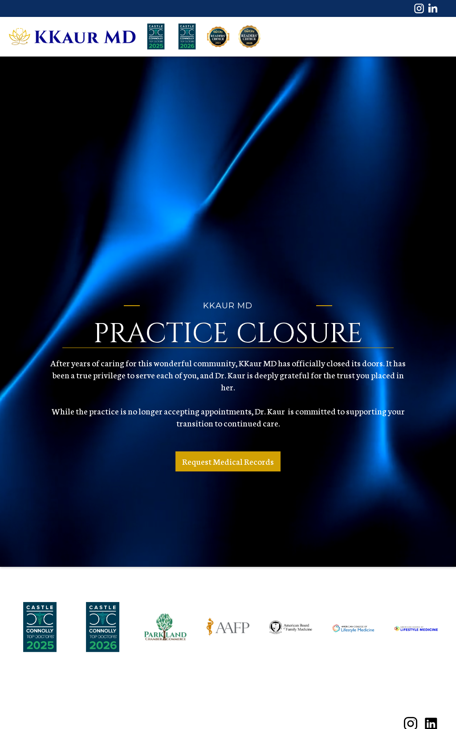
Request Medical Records (228, 461)
